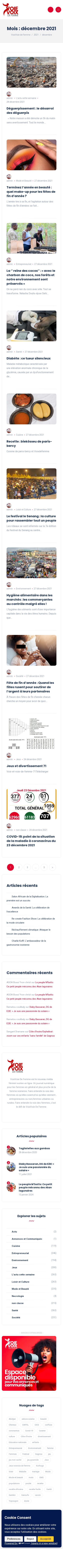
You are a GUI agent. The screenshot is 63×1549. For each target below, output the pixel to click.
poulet (28, 1483)
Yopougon (13, 1501)
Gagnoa (38, 1454)
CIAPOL (25, 1425)
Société (19, 676)
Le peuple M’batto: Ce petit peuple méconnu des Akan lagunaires (35, 1187)
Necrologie (18, 1296)
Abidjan (12, 1419)
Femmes (13, 1454)
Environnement (23, 588)
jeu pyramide (33, 1460)
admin (10, 98)
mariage (35, 1471)
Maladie (22, 1471)
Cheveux (12, 1425)
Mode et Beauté (23, 180)
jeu (49, 1454)
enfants (35, 1442)
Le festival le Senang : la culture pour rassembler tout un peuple (31, 518)
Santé (19, 352)
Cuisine (19, 435)
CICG (37, 1425)
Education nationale (17, 1442)
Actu (14, 1231)
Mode (47, 1471)
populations (14, 1483)
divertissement (44, 1436)
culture (12, 1436)
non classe (21, 830)
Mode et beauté (16, 1477)
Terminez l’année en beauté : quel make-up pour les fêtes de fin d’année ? (31, 191)
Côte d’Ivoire (26, 1436)
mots (31, 1477)
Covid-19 (29, 1430)
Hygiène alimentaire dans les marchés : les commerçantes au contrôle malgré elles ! (29, 599)
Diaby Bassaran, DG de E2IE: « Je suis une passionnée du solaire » (36, 1167)
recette (40, 1483)
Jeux (18, 759)
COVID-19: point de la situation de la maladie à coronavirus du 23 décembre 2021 (31, 840)
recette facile (35, 1489)
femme (50, 1448)
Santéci (12, 1495)
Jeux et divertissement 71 (26, 766)
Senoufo (25, 1495)
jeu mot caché (15, 1460)
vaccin (38, 1495)
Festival (25, 1454)
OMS (41, 1477)
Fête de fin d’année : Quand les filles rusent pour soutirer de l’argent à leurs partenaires (30, 687)
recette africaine (16, 1489)
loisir (11, 1471)
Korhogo (40, 1466)
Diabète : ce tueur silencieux (29, 358)
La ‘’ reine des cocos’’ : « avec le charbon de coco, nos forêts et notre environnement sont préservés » (31, 277)
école (26, 1501)
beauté (43, 1419)
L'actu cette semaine (26, 98)
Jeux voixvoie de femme (19, 1466)
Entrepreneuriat (23, 264)
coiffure (48, 1425)
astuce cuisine (28, 1419)
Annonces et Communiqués (27, 1239)
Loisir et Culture (23, 509)
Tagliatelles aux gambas (34, 1148)
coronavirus (14, 1430)
